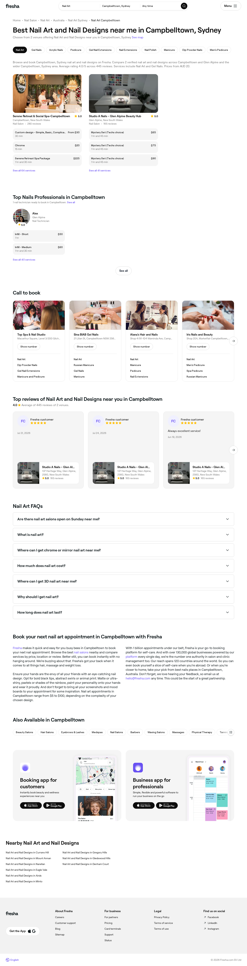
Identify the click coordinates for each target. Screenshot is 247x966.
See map (137, 37)
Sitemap (59, 934)
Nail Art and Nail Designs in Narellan (25, 864)
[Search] (184, 6)
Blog (57, 928)
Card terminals (113, 928)
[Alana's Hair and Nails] (152, 341)
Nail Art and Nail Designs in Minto (24, 881)
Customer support (65, 923)
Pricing (108, 923)
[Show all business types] (231, 732)
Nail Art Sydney (78, 20)
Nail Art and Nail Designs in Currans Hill (27, 852)
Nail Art (45, 20)
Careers (59, 917)
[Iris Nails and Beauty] (208, 341)
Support (109, 934)
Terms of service (163, 923)
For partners (111, 917)
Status (108, 940)
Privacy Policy (161, 917)
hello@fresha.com (138, 678)
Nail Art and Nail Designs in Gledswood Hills (86, 858)
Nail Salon (30, 20)
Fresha (17, 648)
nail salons (81, 652)
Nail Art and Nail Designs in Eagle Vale (26, 869)
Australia (58, 20)
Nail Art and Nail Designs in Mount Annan (28, 858)
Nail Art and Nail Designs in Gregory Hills (85, 852)
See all (123, 270)
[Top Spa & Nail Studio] (39, 341)
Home (17, 20)
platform (131, 656)
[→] (233, 341)
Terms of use (161, 928)
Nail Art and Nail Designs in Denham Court (86, 864)
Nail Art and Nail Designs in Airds (24, 875)
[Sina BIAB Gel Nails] (95, 341)
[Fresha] (12, 6)
